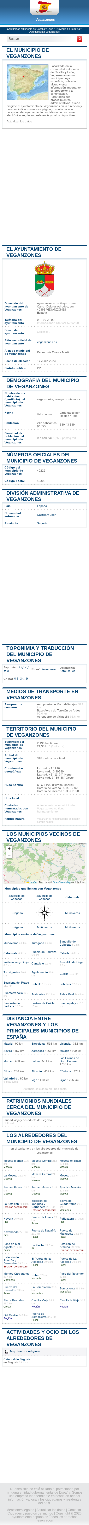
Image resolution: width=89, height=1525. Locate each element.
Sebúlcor (65, 984)
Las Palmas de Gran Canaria (69, 1060)
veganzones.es (47, 342)
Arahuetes (38, 994)
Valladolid (10, 1078)
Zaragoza (37, 1050)
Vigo (34, 1080)
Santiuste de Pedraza (12, 1005)
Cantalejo (37, 963)
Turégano (16, 913)
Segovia (42, 523)
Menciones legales (20, 1510)
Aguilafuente (39, 972)
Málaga (64, 1050)
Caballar (65, 953)
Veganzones (45, 19)
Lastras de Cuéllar (43, 1003)
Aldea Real (67, 994)
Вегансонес (49, 669)
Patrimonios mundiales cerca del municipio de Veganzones (39, 1107)
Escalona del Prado (16, 982)
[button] (9, 849)
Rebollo (36, 984)
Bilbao (8, 1071)
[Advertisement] (44, 186)
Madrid (8, 1043)
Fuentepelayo (69, 1003)
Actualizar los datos (19, 121)
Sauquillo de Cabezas (16, 897)
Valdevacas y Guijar (16, 962)
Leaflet (33, 882)
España (42, 506)
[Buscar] (79, 39)
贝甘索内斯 (21, 678)
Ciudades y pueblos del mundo (30, 1513)
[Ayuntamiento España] (44, 7)
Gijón (63, 1080)
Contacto (74, 1510)
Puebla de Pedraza (44, 951)
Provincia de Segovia (68, 29)
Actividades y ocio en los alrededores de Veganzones (42, 1338)
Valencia (65, 1043)
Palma (35, 1061)
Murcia (8, 1061)
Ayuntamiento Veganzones (44, 31)
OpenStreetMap (62, 882)
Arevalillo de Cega (71, 962)
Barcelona (38, 1043)
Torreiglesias (12, 972)
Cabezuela (72, 897)
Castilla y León (46, 514)
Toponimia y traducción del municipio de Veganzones (40, 654)
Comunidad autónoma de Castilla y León (30, 29)
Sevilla (8, 1050)
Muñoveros (72, 913)
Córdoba (65, 1071)
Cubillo (64, 973)
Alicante (36, 1071)
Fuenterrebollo (13, 992)
